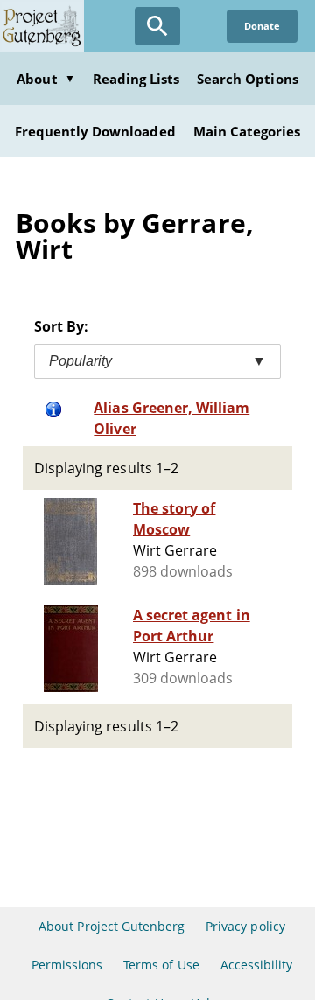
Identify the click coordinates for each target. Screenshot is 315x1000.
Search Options (247, 78)
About (45, 78)
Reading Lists (136, 78)
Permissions (67, 964)
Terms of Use (161, 964)
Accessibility (256, 964)
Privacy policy (245, 926)
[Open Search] (157, 26)
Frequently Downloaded (95, 131)
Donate (262, 25)
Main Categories (247, 131)
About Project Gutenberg (111, 926)
